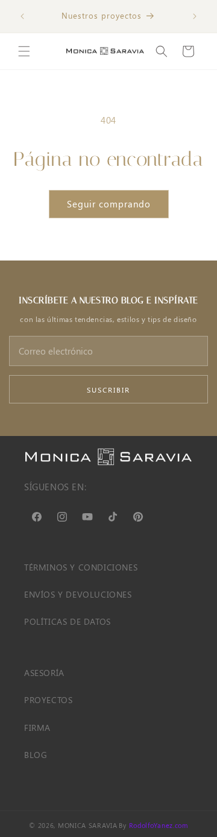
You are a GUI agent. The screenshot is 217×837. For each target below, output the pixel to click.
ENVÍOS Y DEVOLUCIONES (78, 594)
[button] (24, 51)
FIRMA (37, 727)
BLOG (35, 754)
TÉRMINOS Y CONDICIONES (80, 567)
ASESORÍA (44, 672)
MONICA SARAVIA (88, 825)
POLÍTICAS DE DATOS (67, 621)
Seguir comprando (109, 204)
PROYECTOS (48, 700)
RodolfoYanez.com (158, 825)
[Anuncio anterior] (22, 16)
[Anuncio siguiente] (194, 16)
